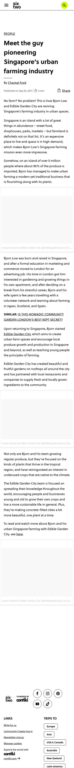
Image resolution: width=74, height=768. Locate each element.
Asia (49, 734)
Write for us (10, 725)
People (9, 34)
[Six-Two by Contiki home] (17, 5)
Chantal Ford (17, 83)
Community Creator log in (18, 731)
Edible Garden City (17, 334)
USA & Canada (55, 742)
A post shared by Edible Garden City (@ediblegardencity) (32, 247)
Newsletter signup (14, 737)
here (19, 534)
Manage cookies (13, 743)
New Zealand (54, 758)
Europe (51, 726)
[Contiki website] (23, 699)
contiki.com (10, 758)
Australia (52, 750)
